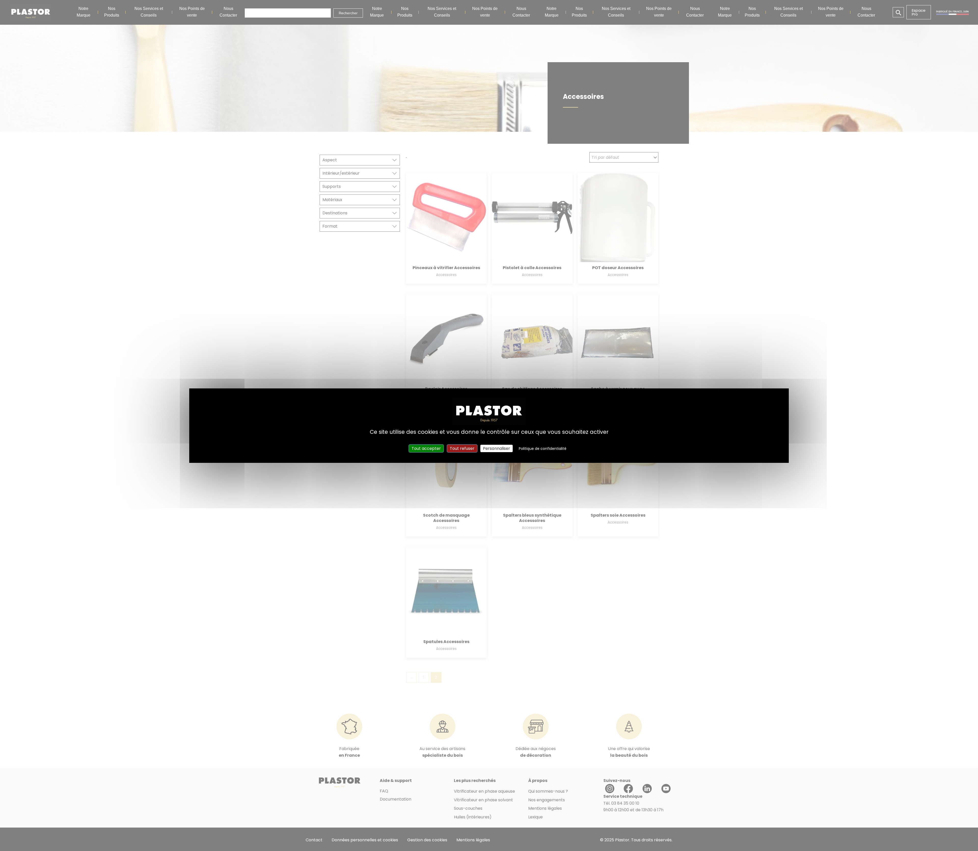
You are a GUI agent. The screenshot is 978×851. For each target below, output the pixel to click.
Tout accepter (426, 448)
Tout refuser (462, 448)
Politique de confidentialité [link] (542, 448)
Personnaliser (496, 448)
